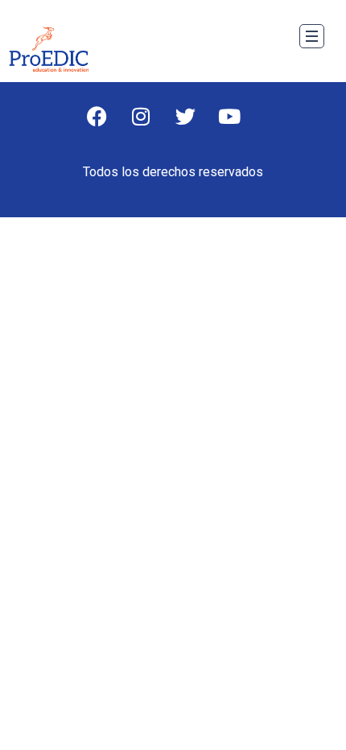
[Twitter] (195, 126)
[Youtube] (240, 126)
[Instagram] (151, 126)
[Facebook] (107, 126)
